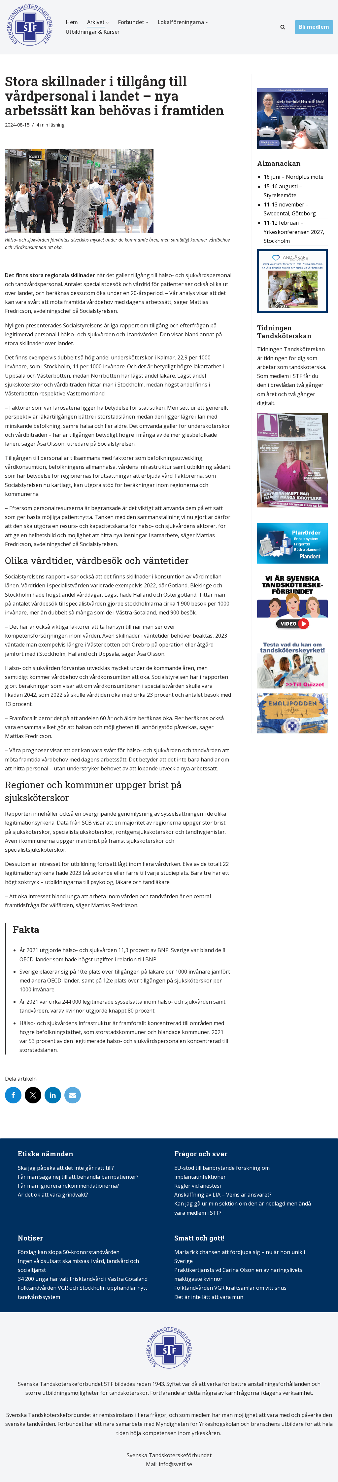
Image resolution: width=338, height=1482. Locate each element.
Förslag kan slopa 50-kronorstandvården (68, 1252)
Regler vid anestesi (197, 1185)
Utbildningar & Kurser (92, 31)
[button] (107, 22)
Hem (72, 22)
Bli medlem (314, 26)
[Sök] (282, 26)
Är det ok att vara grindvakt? (53, 1194)
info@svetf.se (174, 1464)
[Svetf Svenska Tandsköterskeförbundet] (29, 27)
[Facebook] (13, 1095)
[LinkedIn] (53, 1095)
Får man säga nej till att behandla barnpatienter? (79, 1176)
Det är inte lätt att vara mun (208, 1297)
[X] (33, 1095)
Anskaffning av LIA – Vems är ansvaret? (223, 1194)
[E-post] (72, 1095)
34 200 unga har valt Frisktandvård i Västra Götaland (83, 1278)
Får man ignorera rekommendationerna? (68, 1185)
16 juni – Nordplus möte (293, 176)
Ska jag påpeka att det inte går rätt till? (66, 1167)
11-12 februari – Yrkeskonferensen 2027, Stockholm (294, 231)
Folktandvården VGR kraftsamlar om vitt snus (230, 1287)
